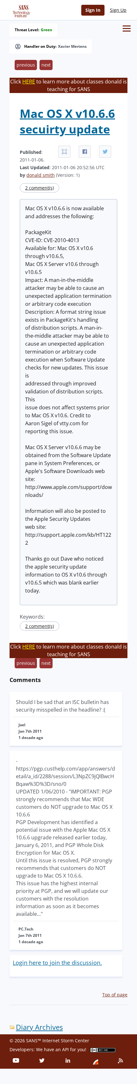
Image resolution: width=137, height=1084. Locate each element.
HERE (28, 81)
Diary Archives (39, 1027)
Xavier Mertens (72, 46)
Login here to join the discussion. (57, 962)
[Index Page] (20, 10)
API (65, 1049)
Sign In (92, 10)
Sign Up (118, 10)
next (46, 65)
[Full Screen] (64, 152)
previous (26, 65)
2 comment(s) (39, 188)
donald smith (40, 175)
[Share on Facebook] (85, 152)
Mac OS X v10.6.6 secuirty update (67, 121)
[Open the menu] (126, 28)
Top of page (114, 995)
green (46, 29)
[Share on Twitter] (105, 152)
